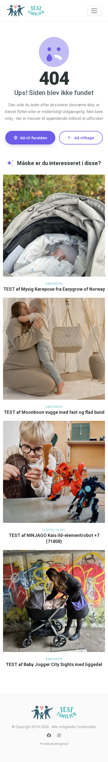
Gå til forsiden (33, 137)
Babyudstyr (54, 283)
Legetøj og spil (54, 530)
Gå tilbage (84, 137)
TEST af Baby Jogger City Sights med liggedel (54, 664)
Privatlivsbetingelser (54, 744)
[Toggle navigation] (94, 11)
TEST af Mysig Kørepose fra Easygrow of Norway (54, 289)
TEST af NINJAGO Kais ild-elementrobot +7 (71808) (54, 538)
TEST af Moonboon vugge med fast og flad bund (54, 412)
